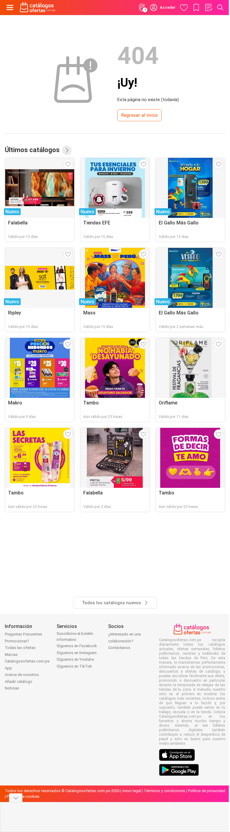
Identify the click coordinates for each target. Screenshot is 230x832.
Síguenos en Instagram (77, 652)
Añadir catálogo (18, 681)
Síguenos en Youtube (75, 659)
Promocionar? (17, 641)
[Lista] (208, 7)
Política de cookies (23, 796)
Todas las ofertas (20, 647)
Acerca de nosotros (22, 674)
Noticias (12, 688)
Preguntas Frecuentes (23, 634)
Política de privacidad (206, 790)
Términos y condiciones (164, 790)
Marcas (11, 654)
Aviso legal (131, 790)
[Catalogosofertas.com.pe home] (37, 7)
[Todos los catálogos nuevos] (67, 150)
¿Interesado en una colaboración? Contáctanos (124, 641)
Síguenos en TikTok (74, 666)
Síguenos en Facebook (77, 646)
